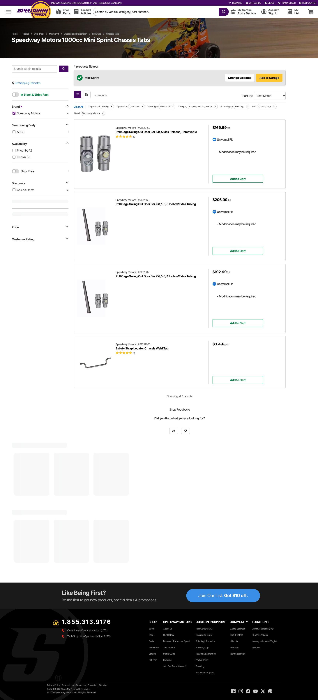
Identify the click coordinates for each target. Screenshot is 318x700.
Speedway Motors (28, 113)
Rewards (167, 660)
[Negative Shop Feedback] (185, 431)
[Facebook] (233, 691)
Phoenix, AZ (24, 150)
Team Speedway (237, 653)
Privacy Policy (53, 685)
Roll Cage (96, 33)
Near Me (256, 647)
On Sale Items (25, 190)
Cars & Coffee (236, 635)
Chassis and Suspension (75, 33)
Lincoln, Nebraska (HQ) (263, 628)
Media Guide (169, 653)
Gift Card (153, 660)
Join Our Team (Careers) (174, 666)
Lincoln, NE (24, 157)
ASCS (20, 132)
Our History (168, 635)
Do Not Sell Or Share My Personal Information (68, 689)
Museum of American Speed (176, 641)
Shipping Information (205, 641)
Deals (151, 641)
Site (101, 685)
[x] (263, 691)
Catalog (152, 653)
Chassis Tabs (112, 33)
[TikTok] (248, 691)
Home (14, 33)
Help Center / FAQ (204, 628)
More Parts (154, 647)
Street (151, 628)
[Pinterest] (270, 691)
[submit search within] (63, 69)
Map (105, 685)
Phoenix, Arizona (260, 635)
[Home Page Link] (34, 12)
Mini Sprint (54, 33)
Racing (26, 33)
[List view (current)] (77, 94)
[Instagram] (241, 691)
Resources (81, 685)
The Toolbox (169, 647)
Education (92, 685)
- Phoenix (234, 647)
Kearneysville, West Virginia (264, 641)
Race (151, 635)
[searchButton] (223, 12)
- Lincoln (234, 641)
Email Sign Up (202, 647)
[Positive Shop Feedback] (173, 431)
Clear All (78, 106)
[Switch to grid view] (87, 94)
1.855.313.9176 (86, 621)
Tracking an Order (204, 635)
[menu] (8, 12)
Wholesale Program (205, 672)
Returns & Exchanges (206, 653)
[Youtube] (255, 691)
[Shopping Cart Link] (310, 12)
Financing (200, 666)
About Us (167, 628)
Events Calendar (237, 628)
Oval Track (39, 33)
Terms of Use (68, 685)
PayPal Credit (202, 660)
